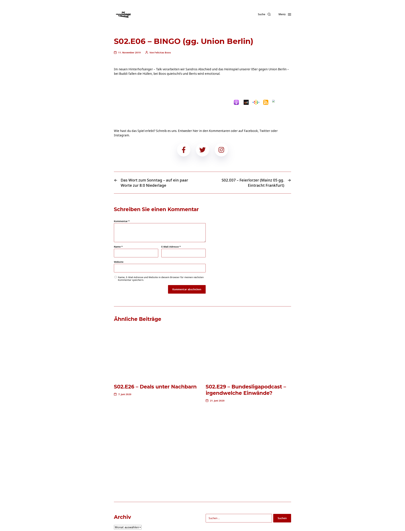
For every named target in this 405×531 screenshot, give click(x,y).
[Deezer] (248, 102)
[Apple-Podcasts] (238, 102)
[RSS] (267, 102)
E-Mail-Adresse (171, 246)
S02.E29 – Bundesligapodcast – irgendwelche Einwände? (246, 390)
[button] (264, 14)
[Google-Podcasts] (257, 102)
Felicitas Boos (163, 52)
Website (118, 261)
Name (118, 246)
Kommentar (122, 221)
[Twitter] (245, 14)
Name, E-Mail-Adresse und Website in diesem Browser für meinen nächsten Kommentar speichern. (161, 278)
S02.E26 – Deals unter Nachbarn (155, 387)
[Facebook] (238, 14)
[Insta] (252, 14)
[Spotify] (277, 102)
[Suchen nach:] (238, 519)
